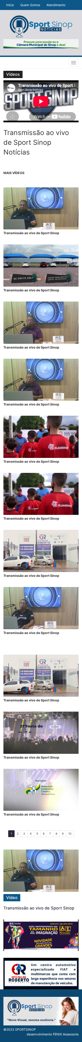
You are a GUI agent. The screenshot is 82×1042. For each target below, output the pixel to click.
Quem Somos (30, 5)
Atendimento (55, 5)
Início (10, 5)
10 (70, 833)
